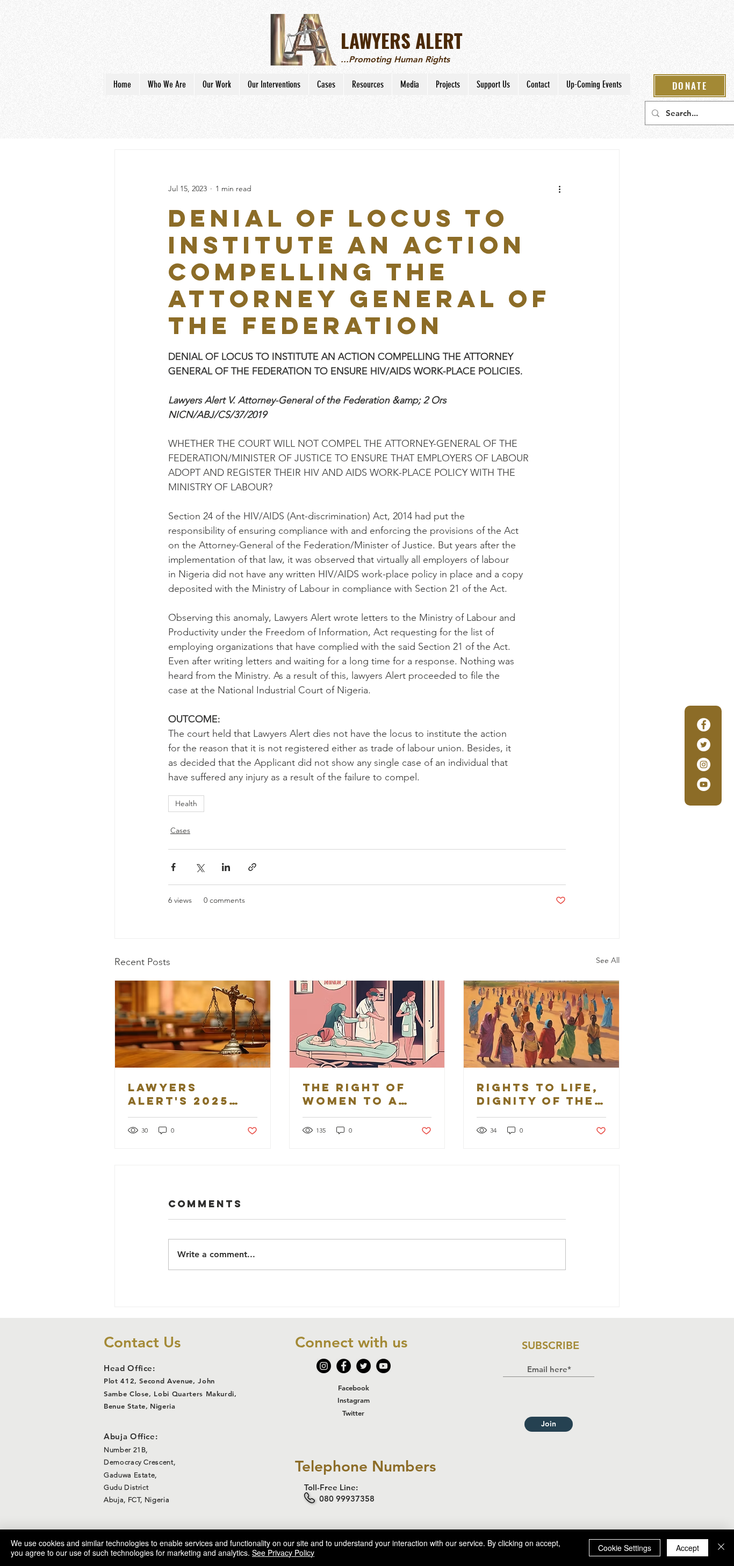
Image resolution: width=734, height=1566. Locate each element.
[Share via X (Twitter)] (200, 867)
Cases (180, 830)
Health (186, 803)
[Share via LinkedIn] (226, 867)
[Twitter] (703, 744)
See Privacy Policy (283, 1552)
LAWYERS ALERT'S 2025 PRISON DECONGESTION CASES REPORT (186, 1094)
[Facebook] (703, 724)
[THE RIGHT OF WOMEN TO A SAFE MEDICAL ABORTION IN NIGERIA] (367, 1024)
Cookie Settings (624, 1547)
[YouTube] (703, 784)
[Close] (721, 1547)
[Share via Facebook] (173, 867)
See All (608, 960)
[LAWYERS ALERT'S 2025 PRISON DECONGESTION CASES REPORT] (192, 1024)
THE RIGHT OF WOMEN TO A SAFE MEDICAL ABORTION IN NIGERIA (356, 1094)
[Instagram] (703, 764)
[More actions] (559, 188)
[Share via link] (252, 867)
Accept (687, 1547)
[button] (166, 84)
